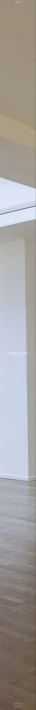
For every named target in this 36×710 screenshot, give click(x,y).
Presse (20, 703)
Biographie (16, 703)
